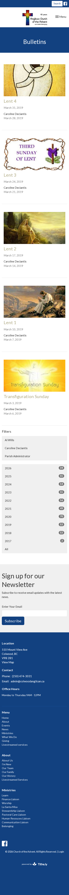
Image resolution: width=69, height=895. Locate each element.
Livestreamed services (15, 744)
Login (61, 851)
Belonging (7, 826)
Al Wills (9, 440)
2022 (34, 500)
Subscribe (13, 621)
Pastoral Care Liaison (14, 814)
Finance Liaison (10, 799)
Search (57, 3)
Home (5, 717)
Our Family (8, 771)
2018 (34, 533)
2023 (34, 492)
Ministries (7, 733)
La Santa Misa (9, 806)
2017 (34, 541)
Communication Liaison (15, 822)
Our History (8, 775)
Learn (5, 795)
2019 (34, 524)
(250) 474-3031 (22, 676)
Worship (7, 803)
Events (6, 725)
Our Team (7, 768)
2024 (34, 484)
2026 (34, 468)
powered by (33, 867)
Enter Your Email (12, 606)
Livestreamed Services (15, 779)
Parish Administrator (17, 456)
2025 (34, 476)
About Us (7, 760)
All (6, 549)
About (5, 721)
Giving (5, 740)
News (5, 729)
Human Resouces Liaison (16, 818)
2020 (34, 516)
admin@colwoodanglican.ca (27, 681)
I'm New (6, 764)
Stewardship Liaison (13, 810)
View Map (8, 662)
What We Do (9, 737)
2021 (34, 508)
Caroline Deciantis (16, 448)
